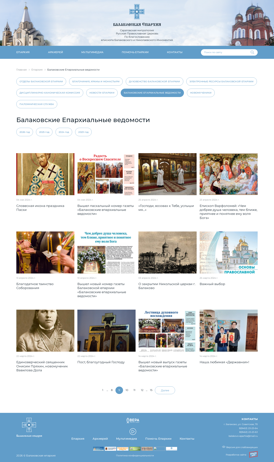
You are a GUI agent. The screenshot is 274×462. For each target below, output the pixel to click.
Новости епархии (101, 92)
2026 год (25, 132)
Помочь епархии (135, 52)
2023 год (83, 132)
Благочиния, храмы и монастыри (96, 81)
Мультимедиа (92, 52)
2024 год (64, 132)
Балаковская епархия (137, 24)
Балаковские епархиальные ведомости (152, 92)
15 (151, 390)
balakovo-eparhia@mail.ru (243, 436)
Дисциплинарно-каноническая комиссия (50, 92)
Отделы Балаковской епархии (41, 81)
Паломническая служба (37, 104)
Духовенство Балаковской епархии (154, 81)
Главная (21, 69)
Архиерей (55, 52)
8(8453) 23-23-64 (248, 428)
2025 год (44, 132)
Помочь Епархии (158, 438)
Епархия (23, 52)
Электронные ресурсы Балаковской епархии (221, 81)
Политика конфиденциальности (135, 455)
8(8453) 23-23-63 (248, 432)
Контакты (175, 52)
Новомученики (201, 92)
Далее (165, 390)
